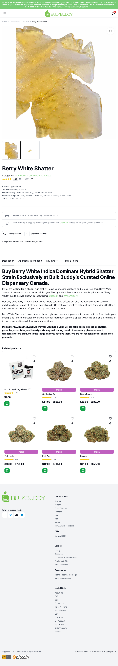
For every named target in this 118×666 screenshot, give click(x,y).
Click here (64, 222)
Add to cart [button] (6, 403)
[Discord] (16, 515)
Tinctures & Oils (61, 561)
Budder (58, 505)
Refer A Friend (61, 607)
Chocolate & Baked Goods (66, 557)
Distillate (58, 512)
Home (4, 21)
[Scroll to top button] (113, 653)
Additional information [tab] (30, 260)
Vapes (57, 522)
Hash (57, 515)
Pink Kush (8, 456)
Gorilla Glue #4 (48, 394)
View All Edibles (61, 564)
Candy (57, 550)
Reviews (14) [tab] (52, 260)
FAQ (56, 596)
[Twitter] (10, 515)
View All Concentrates (64, 526)
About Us (59, 593)
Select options (44, 408)
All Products (21, 175)
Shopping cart (61, 610)
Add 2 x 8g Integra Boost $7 (17, 389)
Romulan (84, 456)
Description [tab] (8, 260)
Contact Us (59, 603)
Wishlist (58, 631)
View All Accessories (64, 578)
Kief (56, 519)
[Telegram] (22, 515)
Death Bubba (86, 394)
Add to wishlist (4, 233)
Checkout (59, 617)
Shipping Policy (110, 651)
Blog (56, 600)
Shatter (26, 21)
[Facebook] (4, 515)
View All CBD (60, 536)
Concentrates (15, 21)
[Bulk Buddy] (59, 13)
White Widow (70, 295)
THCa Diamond (61, 508)
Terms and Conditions (82, 651)
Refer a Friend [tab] (71, 260)
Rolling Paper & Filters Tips (66, 575)
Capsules (58, 554)
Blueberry (53, 295)
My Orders (59, 624)
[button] (110, 31)
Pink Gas (46, 456)
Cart (56, 614)
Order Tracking (61, 628)
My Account (60, 621)
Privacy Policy (97, 651)
